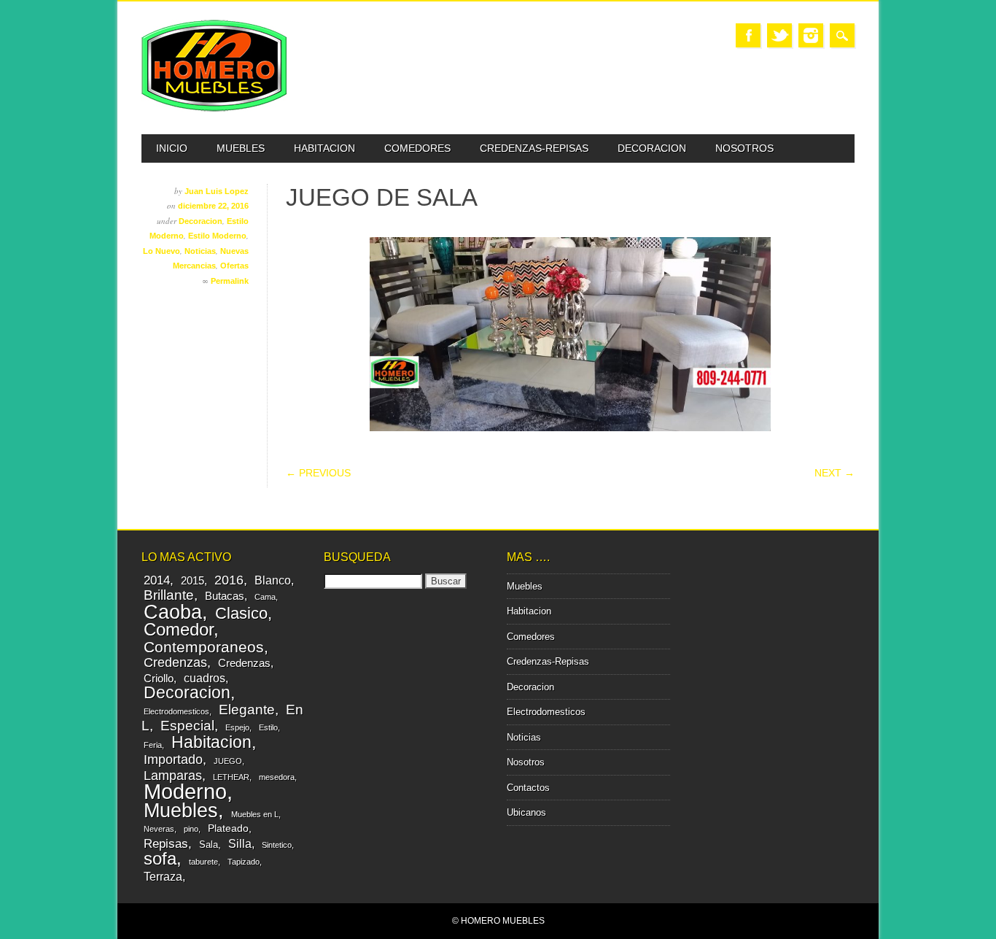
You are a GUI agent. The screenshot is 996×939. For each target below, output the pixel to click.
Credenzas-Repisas (534, 148)
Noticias (200, 251)
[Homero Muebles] (214, 108)
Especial (187, 725)
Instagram (810, 35)
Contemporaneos (204, 646)
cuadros (204, 677)
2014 (157, 580)
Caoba (173, 611)
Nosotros (744, 148)
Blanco (272, 580)
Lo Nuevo (161, 251)
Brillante (169, 595)
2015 (192, 580)
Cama (265, 596)
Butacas (224, 596)
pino (191, 828)
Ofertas (234, 265)
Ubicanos (526, 812)
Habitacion (324, 148)
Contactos (528, 787)
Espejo (237, 727)
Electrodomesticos (176, 711)
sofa (160, 858)
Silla (240, 843)
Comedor (179, 629)
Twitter (779, 35)
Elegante (247, 709)
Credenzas (175, 662)
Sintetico (277, 845)
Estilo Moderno (217, 235)
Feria (153, 745)
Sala (208, 844)
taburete (203, 861)
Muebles (241, 148)
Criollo (159, 678)
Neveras (159, 828)
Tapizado (243, 861)
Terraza (163, 876)
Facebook (748, 35)
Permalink (230, 281)
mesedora (277, 777)
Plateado (228, 828)
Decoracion (652, 148)
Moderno (185, 791)
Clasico (241, 613)
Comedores (417, 148)
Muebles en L (255, 814)
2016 (229, 580)
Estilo (268, 727)
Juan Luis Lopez (216, 191)
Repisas (166, 844)
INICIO (171, 148)
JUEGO (228, 761)
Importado (173, 759)
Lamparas (173, 775)
